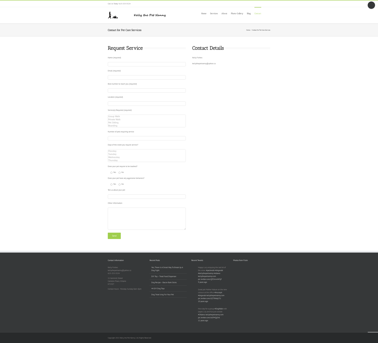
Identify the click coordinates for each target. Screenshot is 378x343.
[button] (266, 13)
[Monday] (147, 151)
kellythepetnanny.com (207, 276)
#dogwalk (219, 270)
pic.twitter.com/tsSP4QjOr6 (209, 317)
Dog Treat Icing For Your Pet (162, 294)
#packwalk (210, 270)
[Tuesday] (147, 154)
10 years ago (203, 301)
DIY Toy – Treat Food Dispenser (163, 276)
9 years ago (202, 282)
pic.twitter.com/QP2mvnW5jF (210, 279)
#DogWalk (219, 308)
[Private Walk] (147, 119)
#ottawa (217, 273)
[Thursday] (147, 160)
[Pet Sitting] (147, 122)
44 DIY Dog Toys (157, 288)
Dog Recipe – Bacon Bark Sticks (164, 282)
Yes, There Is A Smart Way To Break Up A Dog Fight (167, 269)
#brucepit (218, 292)
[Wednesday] (147, 157)
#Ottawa (201, 314)
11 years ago (203, 320)
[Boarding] (147, 125)
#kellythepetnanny (205, 273)
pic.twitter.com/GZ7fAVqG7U (209, 298)
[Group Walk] (147, 116)
